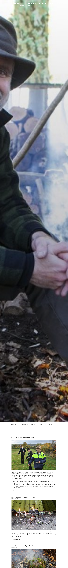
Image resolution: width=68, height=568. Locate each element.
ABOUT (16, 424)
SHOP (45, 424)
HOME (12, 424)
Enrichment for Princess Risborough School (22, 437)
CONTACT (50, 424)
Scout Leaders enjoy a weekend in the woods (23, 497)
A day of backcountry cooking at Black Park (22, 546)
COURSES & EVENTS (24, 424)
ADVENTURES (32, 424)
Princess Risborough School (42, 472)
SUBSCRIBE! (40, 424)
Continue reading (15, 490)
